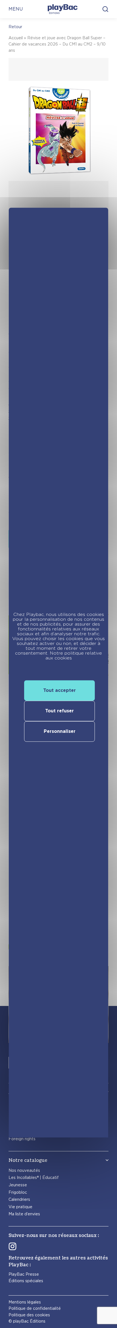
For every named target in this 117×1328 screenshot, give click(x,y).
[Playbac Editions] (63, 9)
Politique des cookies (29, 1315)
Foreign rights (22, 1139)
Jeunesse (18, 1185)
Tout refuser (59, 711)
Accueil (16, 38)
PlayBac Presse (24, 1274)
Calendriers (19, 1199)
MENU (16, 9)
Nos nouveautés (24, 1170)
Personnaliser (60, 731)
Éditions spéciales (26, 1280)
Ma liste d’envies (24, 1214)
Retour (15, 26)
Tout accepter (59, 690)
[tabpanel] (58, 157)
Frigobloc (18, 1192)
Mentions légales (25, 1302)
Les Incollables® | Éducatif (34, 1177)
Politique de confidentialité (35, 1308)
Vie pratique (20, 1207)
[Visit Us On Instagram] (12, 1246)
